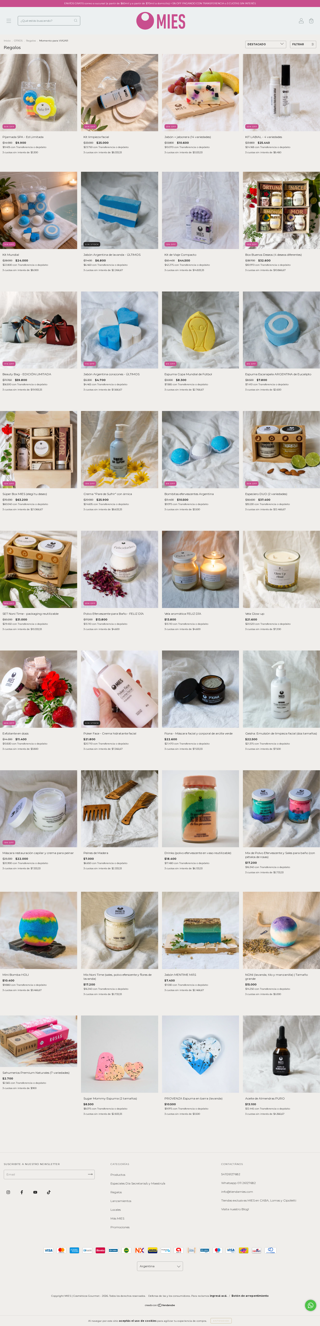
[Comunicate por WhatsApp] (310, 1305)
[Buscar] (76, 20)
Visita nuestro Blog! (235, 1209)
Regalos (31, 40)
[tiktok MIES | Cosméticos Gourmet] (48, 1192)
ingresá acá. (218, 1296)
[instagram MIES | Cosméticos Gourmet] (9, 1192)
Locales (115, 1210)
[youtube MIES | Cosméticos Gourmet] (35, 1192)
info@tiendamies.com (237, 1192)
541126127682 (230, 1174)
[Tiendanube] (160, 1306)
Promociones (120, 1227)
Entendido (221, 1321)
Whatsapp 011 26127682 (238, 1183)
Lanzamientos (120, 1201)
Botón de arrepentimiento (250, 1296)
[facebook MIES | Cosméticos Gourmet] (22, 1192)
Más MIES (117, 1218)
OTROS (18, 40)
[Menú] (8, 21)
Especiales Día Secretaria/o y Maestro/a (137, 1183)
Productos (117, 1174)
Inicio (7, 40)
